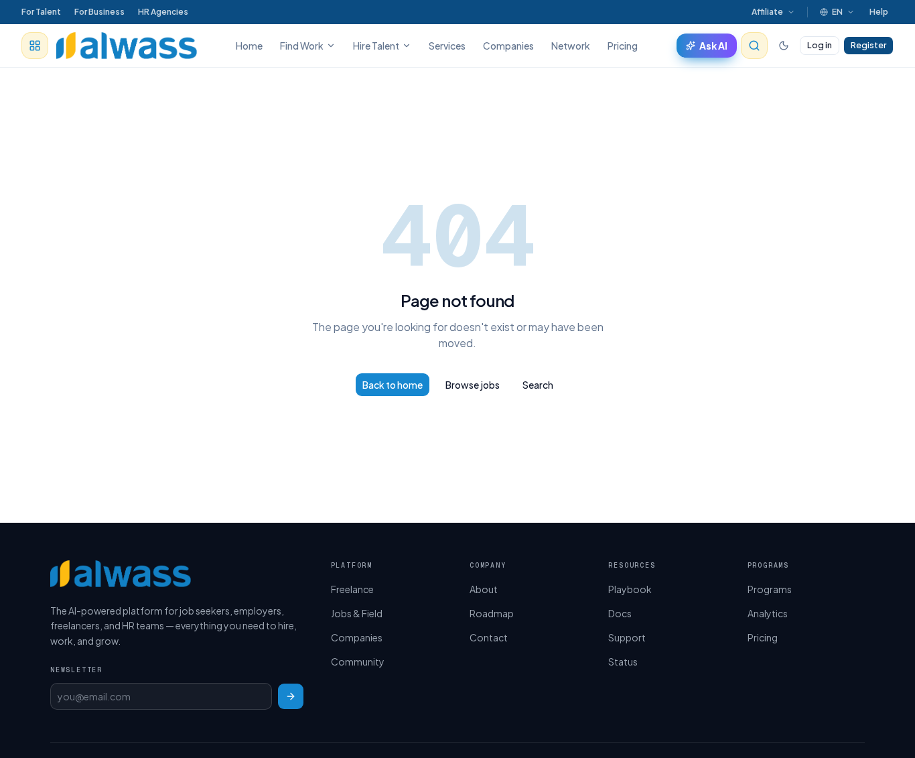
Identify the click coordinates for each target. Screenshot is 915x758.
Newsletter (76, 670)
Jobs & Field (356, 613)
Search (537, 385)
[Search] (754, 45)
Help (878, 12)
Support (627, 637)
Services (447, 46)
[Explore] (34, 45)
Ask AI (713, 46)
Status (623, 661)
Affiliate (767, 12)
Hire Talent (376, 46)
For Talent (41, 12)
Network (570, 46)
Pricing (623, 46)
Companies (508, 46)
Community (357, 661)
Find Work (302, 46)
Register (868, 45)
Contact (489, 637)
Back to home (392, 385)
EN (837, 12)
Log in (819, 45)
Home (249, 46)
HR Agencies (163, 12)
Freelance (352, 589)
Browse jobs (472, 385)
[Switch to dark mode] (784, 46)
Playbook (630, 589)
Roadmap (492, 613)
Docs (620, 613)
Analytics (768, 613)
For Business (99, 12)
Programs (770, 589)
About (484, 589)
